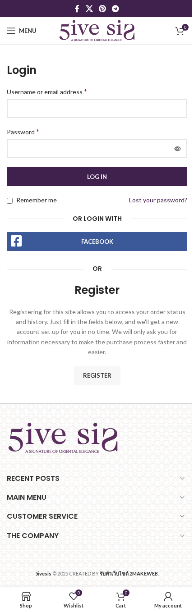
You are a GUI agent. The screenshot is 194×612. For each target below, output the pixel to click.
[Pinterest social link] (102, 8)
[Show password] (177, 148)
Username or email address (47, 91)
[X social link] (89, 8)
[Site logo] (97, 30)
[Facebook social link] (77, 8)
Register (97, 375)
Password (23, 131)
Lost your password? (158, 200)
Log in (97, 176)
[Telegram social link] (115, 8)
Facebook (97, 241)
